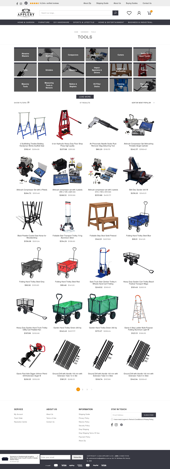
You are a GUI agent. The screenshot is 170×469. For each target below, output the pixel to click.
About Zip (87, 3)
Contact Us (147, 3)
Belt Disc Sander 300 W (138, 189)
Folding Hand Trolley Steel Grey (31, 281)
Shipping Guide (102, 3)
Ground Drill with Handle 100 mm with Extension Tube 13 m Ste (67, 374)
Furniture (44, 22)
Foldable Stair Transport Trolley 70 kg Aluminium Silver (67, 236)
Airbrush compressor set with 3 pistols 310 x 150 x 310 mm (103, 190)
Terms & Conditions (135, 419)
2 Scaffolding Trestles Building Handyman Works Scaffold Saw (32, 144)
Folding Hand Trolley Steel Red (67, 281)
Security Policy (84, 425)
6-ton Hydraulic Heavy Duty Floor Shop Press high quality (67, 144)
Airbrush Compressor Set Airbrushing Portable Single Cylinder (138, 144)
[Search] (115, 12)
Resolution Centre (20, 422)
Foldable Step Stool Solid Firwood (103, 235)
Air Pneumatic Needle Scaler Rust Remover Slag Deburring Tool (103, 144)
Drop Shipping (84, 429)
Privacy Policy (84, 418)
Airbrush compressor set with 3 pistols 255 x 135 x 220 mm (67, 190)
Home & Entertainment (111, 22)
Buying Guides (132, 3)
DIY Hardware (61, 22)
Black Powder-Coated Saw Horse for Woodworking (32, 236)
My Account (18, 414)
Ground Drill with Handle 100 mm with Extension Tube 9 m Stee (138, 374)
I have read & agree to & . (134, 419)
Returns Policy (84, 422)
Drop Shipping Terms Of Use (89, 433)
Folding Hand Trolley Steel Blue (138, 235)
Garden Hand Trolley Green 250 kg (67, 327)
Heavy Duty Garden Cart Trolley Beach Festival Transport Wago (138, 282)
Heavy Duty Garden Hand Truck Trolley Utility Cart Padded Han (31, 328)
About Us (117, 3)
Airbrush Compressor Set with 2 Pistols (32, 189)
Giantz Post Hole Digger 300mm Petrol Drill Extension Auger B (32, 374)
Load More (85, 96)
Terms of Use (51, 418)
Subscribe (77, 457)
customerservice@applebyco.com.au (100, 458)
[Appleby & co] (26, 12)
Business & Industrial (140, 22)
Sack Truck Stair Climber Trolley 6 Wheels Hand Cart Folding (103, 282)
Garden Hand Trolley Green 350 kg (103, 327)
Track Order (18, 418)
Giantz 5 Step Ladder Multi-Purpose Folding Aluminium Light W (138, 328)
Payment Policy (84, 437)
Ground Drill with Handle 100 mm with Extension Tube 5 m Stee (103, 374)
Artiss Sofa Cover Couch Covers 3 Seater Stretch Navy (24, 458)
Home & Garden (26, 22)
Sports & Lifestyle (83, 22)
